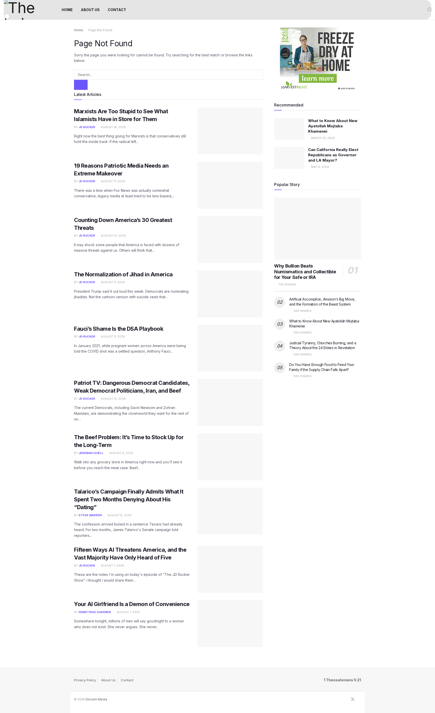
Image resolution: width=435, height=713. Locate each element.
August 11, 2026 (112, 282)
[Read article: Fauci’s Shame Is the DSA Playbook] (230, 348)
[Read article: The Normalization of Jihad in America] (230, 294)
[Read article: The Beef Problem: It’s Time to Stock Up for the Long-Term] (230, 456)
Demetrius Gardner (95, 612)
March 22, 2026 (322, 138)
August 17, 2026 (112, 181)
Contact (127, 680)
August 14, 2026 (113, 235)
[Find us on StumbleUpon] (359, 699)
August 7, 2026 (112, 565)
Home (78, 30)
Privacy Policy (85, 680)
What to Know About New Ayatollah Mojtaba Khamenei (332, 126)
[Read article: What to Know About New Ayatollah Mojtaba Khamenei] (289, 129)
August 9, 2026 (120, 453)
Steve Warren (90, 515)
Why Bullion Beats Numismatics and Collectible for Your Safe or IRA (305, 271)
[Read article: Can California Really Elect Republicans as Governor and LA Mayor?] (289, 158)
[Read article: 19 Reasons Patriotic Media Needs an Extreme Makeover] (230, 185)
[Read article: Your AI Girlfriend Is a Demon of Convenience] (230, 623)
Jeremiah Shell (91, 453)
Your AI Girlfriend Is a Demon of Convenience (132, 604)
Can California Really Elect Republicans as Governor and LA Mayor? (333, 155)
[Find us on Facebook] (345, 699)
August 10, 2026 (113, 398)
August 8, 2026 (119, 515)
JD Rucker (87, 127)
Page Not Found (100, 30)
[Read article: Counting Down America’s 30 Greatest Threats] (230, 239)
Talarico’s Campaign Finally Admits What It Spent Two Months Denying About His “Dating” (129, 499)
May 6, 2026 (319, 167)
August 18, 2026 (113, 127)
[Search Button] (81, 85)
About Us (108, 680)
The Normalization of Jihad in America (123, 274)
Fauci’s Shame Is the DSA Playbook (118, 328)
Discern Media (96, 699)
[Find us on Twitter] (353, 699)
